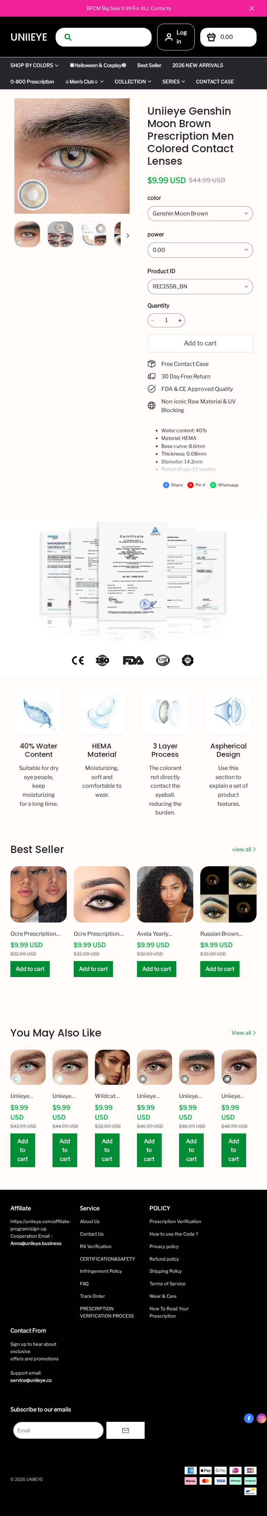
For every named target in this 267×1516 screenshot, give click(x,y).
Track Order (92, 1296)
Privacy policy (164, 1246)
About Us (90, 1221)
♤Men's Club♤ (81, 81)
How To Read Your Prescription (169, 1312)
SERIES (171, 81)
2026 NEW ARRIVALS (197, 65)
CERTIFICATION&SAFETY (107, 1259)
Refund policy (164, 1259)
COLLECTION (130, 81)
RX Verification (96, 1246)
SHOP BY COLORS (31, 65)
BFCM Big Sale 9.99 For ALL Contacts (129, 8)
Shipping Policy (165, 1271)
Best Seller (149, 65)
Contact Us (92, 1234)
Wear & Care (163, 1296)
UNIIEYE (28, 37)
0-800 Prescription (32, 81)
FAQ (84, 1283)
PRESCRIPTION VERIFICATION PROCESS (107, 1312)
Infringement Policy (101, 1271)
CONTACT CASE (215, 81)
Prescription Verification (175, 1221)
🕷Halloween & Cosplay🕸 (98, 65)
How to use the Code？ (174, 1234)
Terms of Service (167, 1283)
